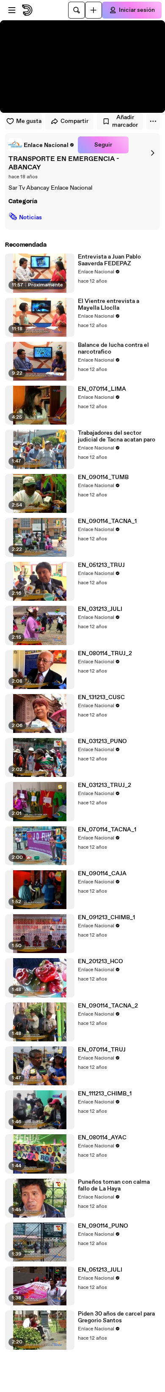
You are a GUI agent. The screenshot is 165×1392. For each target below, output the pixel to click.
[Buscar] (76, 10)
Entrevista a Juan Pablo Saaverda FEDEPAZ (109, 260)
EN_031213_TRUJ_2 (104, 785)
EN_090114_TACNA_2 (108, 1005)
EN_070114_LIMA (102, 389)
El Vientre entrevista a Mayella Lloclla (108, 304)
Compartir (74, 121)
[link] (41, 145)
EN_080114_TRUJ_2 (105, 653)
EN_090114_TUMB (103, 477)
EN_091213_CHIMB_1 (106, 917)
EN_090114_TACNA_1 (107, 521)
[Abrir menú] (12, 10)
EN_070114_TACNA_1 (107, 829)
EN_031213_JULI (100, 609)
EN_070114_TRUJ (102, 1049)
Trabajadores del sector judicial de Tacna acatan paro (116, 436)
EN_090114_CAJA (102, 873)
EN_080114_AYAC (102, 1137)
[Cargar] (93, 10)
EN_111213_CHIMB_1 (105, 1093)
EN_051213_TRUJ (101, 565)
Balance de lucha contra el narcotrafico (113, 348)
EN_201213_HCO (100, 961)
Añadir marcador (125, 121)
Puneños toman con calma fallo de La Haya (114, 1185)
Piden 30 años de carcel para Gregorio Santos (116, 1317)
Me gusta (28, 121)
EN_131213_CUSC (101, 697)
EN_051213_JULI (100, 1270)
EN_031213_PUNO (102, 741)
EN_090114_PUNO (103, 1226)
